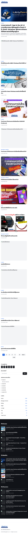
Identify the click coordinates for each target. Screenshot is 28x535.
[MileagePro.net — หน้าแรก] (4, 2)
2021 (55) (4, 390)
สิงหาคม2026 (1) (5, 381)
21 (19, 354)
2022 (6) (4, 388)
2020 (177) (4, 392)
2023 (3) (3, 386)
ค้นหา (25, 373)
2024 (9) (4, 383)
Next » (23, 354)
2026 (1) (3, 380)
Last (14, 357)
